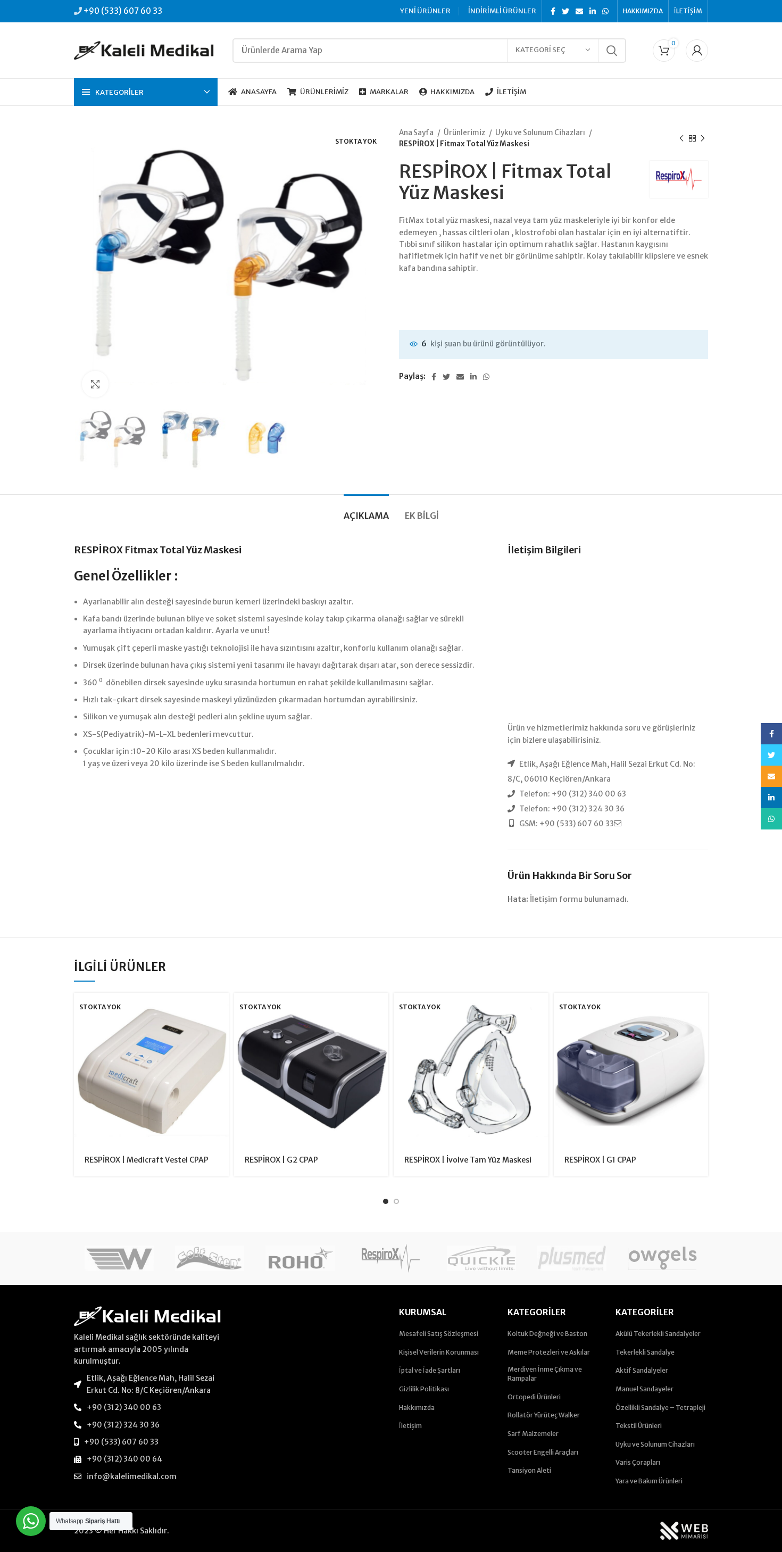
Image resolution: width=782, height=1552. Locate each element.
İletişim (410, 1426)
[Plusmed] (572, 1258)
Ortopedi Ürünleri (534, 1397)
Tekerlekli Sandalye (645, 1352)
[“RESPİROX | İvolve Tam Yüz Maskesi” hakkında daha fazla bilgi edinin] (540, 1010)
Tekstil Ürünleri (638, 1426)
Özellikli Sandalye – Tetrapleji (660, 1408)
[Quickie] (481, 1258)
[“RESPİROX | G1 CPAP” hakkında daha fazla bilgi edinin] (700, 1010)
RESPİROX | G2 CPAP (281, 1160)
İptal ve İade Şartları (429, 1370)
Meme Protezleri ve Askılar (549, 1352)
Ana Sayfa (417, 132)
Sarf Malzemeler (533, 1434)
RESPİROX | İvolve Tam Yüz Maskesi (467, 1160)
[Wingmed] (119, 1258)
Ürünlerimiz (465, 132)
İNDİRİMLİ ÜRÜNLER (502, 10)
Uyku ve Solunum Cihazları (540, 132)
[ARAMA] (611, 50)
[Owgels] (662, 1258)
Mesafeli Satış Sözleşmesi (438, 1334)
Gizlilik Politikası (424, 1389)
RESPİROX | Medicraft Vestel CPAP (147, 1160)
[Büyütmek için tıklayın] (95, 384)
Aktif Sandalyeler (641, 1370)
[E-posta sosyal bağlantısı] (579, 11)
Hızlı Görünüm (220, 1034)
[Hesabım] (696, 50)
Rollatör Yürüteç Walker (544, 1415)
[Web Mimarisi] (684, 1530)
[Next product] (702, 138)
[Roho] (300, 1258)
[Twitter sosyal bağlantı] (565, 11)
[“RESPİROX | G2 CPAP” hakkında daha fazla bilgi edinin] (380, 1010)
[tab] (366, 510)
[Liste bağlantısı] (147, 1384)
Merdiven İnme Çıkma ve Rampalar (545, 1373)
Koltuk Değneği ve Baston (547, 1334)
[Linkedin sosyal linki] (592, 11)
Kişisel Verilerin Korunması (439, 1352)
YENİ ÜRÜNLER (425, 10)
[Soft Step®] (209, 1258)
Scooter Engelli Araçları (543, 1452)
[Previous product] (681, 138)
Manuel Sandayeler (644, 1389)
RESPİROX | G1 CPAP (600, 1160)
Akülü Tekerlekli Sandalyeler (658, 1334)
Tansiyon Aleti (529, 1470)
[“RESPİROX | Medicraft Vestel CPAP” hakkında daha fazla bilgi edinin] (220, 1010)
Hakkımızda (417, 1408)
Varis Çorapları (637, 1462)
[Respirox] (391, 1258)
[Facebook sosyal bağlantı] (553, 11)
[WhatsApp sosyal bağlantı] (605, 11)
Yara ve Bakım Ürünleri (649, 1481)
